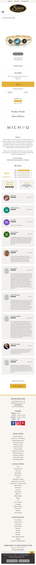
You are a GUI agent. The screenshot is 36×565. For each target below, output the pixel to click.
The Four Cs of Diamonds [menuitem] (18, 438)
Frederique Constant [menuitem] (18, 479)
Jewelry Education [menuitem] (18, 436)
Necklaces (20, 160)
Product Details (18, 111)
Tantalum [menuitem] (18, 510)
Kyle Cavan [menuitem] (18, 487)
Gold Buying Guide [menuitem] (18, 459)
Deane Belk (14, 268)
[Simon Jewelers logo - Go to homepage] (18, 8)
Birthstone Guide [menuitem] (18, 445)
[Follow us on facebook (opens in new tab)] (13, 423)
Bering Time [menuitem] (18, 475)
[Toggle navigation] (3, 12)
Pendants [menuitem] (18, 534)
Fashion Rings (10, 160)
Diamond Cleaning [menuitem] (18, 453)
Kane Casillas (14, 360)
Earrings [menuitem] (18, 530)
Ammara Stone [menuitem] (18, 469)
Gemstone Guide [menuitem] (18, 447)
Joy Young (13, 195)
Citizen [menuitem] (18, 477)
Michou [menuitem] (18, 498)
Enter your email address (18, 549)
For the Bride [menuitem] (18, 520)
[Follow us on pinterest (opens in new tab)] (23, 423)
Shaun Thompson (15, 344)
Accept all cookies (24, 561)
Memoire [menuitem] (18, 494)
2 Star (15, 175)
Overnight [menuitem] (18, 504)
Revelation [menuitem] (18, 508)
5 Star (15, 170)
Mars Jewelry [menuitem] (18, 492)
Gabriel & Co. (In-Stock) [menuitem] (18, 481)
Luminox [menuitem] (18, 489)
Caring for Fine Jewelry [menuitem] (18, 451)
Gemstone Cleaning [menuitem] (18, 455)
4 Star (15, 172)
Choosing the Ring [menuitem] (18, 442)
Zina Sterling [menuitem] (18, 513)
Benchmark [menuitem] (18, 473)
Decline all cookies (12, 561)
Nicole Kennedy (15, 208)
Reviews (18, 165)
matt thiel (13, 220)
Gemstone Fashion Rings (9, 17)
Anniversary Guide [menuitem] (18, 457)
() (31, 170)
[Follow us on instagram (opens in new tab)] (18, 423)
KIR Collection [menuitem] (18, 485)
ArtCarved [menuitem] (18, 471)
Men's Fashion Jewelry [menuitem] (18, 537)
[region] (18, 40)
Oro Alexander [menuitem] (18, 502)
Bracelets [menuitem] (18, 528)
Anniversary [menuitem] (18, 524)
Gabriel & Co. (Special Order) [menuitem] (18, 483)
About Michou (18, 116)
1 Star (15, 177)
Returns (26, 92)
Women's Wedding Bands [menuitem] (18, 541)
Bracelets (27, 160)
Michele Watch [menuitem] (18, 496)
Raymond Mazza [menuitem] (18, 506)
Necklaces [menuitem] (18, 532)
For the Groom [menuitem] (18, 522)
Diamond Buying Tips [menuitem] (18, 440)
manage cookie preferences (16, 556)
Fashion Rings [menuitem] (18, 526)
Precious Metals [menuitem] (18, 449)
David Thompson (15, 295)
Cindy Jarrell (14, 251)
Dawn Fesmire (14, 232)
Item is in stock (18, 101)
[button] (10, 1)
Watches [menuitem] (18, 539)
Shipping (10, 92)
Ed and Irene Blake (16, 316)
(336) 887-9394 (18, 59)
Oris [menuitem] (18, 500)
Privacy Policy (24, 554)
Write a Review (18, 386)
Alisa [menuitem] (18, 466)
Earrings (16, 160)
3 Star (15, 173)
